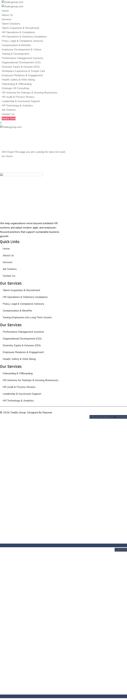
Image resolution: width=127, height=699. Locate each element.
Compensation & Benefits (16, 45)
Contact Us (8, 114)
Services (6, 19)
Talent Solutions (11, 24)
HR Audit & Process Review (18, 97)
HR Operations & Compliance (18, 32)
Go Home (7, 156)
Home (5, 11)
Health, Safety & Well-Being (18, 80)
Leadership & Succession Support (21, 101)
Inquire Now (9, 118)
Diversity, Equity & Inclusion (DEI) (21, 67)
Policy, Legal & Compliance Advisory (22, 41)
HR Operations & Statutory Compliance (24, 36)
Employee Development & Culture (21, 49)
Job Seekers (9, 110)
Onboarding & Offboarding (17, 84)
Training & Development (15, 54)
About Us (7, 15)
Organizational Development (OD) (21, 62)
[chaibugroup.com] (12, 2)
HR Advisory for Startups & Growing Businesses (29, 92)
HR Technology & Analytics (17, 105)
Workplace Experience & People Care (23, 71)
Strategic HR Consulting (15, 88)
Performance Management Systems (22, 58)
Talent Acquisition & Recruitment (20, 28)
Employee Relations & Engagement (22, 75)
